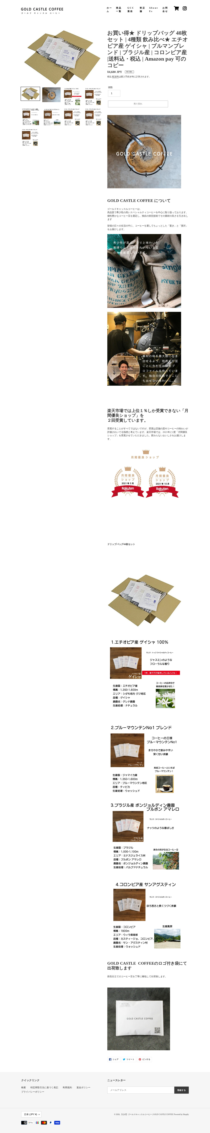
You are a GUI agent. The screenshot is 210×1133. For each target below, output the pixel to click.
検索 (23, 1087)
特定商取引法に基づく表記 (44, 1087)
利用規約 (67, 1087)
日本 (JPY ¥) (30, 1114)
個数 (110, 87)
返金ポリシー (83, 1087)
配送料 (115, 77)
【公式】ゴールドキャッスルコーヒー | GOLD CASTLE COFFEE (147, 1114)
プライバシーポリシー (32, 1092)
